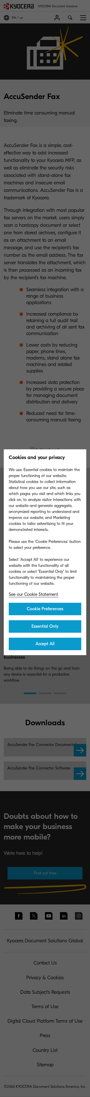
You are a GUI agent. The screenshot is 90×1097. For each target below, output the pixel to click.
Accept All (45, 643)
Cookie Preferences (45, 608)
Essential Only (45, 626)
